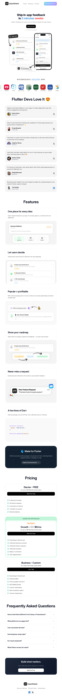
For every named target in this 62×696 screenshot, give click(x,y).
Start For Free (31, 26)
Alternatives (41, 688)
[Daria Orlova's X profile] (54, 114)
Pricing (37, 4)
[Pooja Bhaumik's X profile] (54, 129)
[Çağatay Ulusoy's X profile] (54, 144)
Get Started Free (50, 4)
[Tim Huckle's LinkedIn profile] (54, 188)
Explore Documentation (31, 462)
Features (30, 4)
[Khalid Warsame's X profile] (54, 173)
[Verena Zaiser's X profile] (54, 159)
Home (25, 4)
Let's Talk (31, 569)
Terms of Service (22, 688)
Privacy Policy (32, 688)
